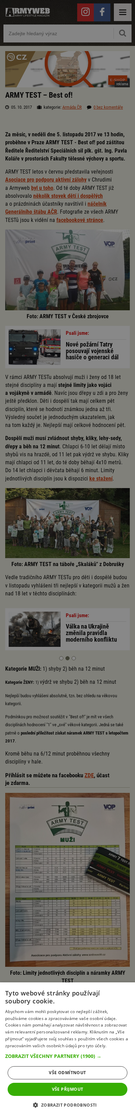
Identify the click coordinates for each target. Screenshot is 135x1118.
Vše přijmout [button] (67, 1089)
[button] (67, 1056)
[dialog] (67, 1050)
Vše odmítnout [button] (67, 1073)
